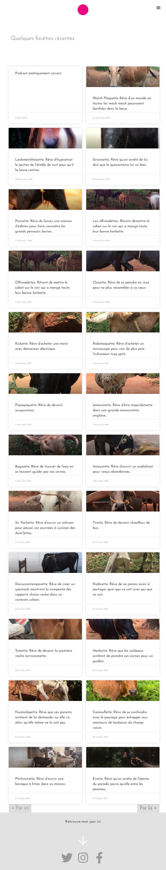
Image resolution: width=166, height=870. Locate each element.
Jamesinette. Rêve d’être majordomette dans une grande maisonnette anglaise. (123, 410)
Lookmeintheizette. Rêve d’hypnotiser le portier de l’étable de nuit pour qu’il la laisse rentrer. (44, 165)
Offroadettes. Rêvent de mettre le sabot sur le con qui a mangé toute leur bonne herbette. (42, 288)
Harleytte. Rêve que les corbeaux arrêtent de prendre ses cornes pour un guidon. (123, 656)
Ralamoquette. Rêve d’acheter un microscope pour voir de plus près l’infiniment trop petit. (119, 349)
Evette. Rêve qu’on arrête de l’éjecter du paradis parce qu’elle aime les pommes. (121, 784)
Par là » (148, 808)
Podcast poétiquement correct (38, 73)
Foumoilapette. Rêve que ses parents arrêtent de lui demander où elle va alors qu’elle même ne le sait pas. (43, 717)
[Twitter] (67, 857)
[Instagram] (83, 857)
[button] (158, 7)
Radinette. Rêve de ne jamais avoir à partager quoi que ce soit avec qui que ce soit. (122, 589)
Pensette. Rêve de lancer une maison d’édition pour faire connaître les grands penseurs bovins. (43, 226)
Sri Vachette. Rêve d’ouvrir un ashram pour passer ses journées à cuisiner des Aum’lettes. (45, 528)
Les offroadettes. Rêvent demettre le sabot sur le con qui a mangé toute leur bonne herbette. (121, 226)
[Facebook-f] (99, 857)
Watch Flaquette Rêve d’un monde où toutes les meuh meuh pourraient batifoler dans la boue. (122, 103)
